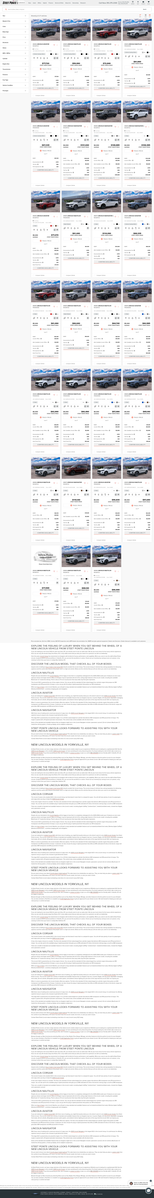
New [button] (29, 3)
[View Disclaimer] (47, 58)
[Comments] (55, 58)
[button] (58, 30)
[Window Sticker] (57, 58)
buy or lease (40, 687)
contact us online (75, 753)
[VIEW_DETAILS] (45, 556)
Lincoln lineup (44, 656)
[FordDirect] (35, 1194)
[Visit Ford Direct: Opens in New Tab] (98, 1194)
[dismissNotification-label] (151, 1181)
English (16, 1)
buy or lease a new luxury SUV (54, 667)
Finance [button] (51, 3)
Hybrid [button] (45, 3)
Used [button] (34, 3)
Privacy (68, 1192)
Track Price (46, 69)
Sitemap (62, 1192)
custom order (116, 734)
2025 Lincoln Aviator (110, 696)
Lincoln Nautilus (54, 676)
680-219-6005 (94, 753)
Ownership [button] (75, 3)
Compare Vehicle (39, 95)
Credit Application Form (66, 759)
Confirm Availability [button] (45, 88)
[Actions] (57, 45)
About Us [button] (68, 3)
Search (144, 9)
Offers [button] (39, 3)
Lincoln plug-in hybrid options (58, 734)
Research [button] (83, 3)
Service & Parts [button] (59, 3)
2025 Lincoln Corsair (59, 751)
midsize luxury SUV (49, 696)
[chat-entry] (148, 1190)
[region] (45, 80)
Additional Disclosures (79, 1192)
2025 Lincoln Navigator (77, 713)
